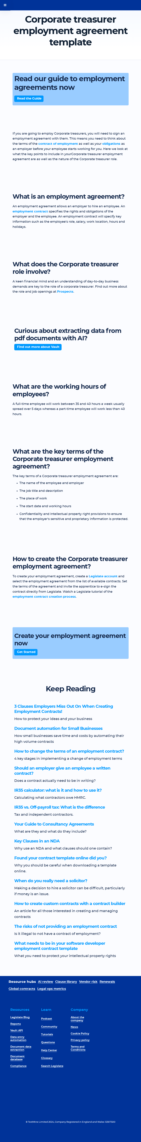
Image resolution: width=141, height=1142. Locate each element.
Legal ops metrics (51, 989)
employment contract (30, 211)
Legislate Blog (20, 1017)
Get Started (26, 652)
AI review (45, 981)
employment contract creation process (44, 596)
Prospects (65, 291)
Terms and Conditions (78, 1048)
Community (49, 1026)
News (74, 1027)
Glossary (47, 1058)
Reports (15, 1024)
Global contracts (22, 989)
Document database (17, 1058)
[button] (5, 5)
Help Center (49, 1050)
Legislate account (103, 576)
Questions (48, 1042)
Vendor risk (88, 981)
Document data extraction (20, 1048)
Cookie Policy (80, 1033)
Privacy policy (80, 1040)
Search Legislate (52, 1066)
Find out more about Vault (38, 347)
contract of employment (58, 143)
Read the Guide (29, 98)
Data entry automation (18, 1038)
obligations (111, 143)
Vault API (16, 1030)
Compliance (18, 1066)
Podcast (46, 1018)
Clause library (66, 981)
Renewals (107, 981)
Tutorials (47, 1034)
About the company (77, 1019)
